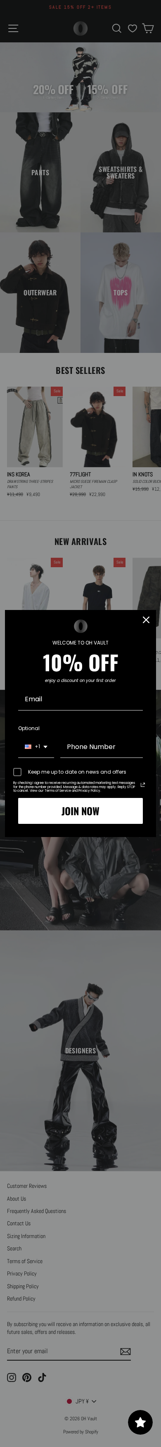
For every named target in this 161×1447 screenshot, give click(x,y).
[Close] (146, 620)
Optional (29, 728)
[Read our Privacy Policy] (143, 785)
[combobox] (36, 747)
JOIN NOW (80, 810)
